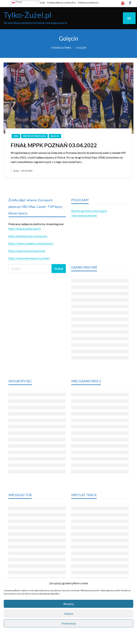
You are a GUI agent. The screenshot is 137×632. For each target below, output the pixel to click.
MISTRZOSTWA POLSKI (34, 136)
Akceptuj (68, 603)
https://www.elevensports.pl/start (29, 258)
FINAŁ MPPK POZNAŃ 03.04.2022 (54, 145)
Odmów (68, 613)
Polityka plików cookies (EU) (61, 2)
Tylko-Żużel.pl (27, 14)
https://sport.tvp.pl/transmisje (26, 251)
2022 (16, 136)
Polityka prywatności (88, 2)
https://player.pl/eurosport (24, 228)
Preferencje (69, 623)
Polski (18, 2)
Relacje (55, 136)
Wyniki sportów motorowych (89, 210)
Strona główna (61, 47)
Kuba (16, 170)
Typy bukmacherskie (84, 215)
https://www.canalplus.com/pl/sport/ (31, 243)
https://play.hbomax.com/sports (27, 236)
